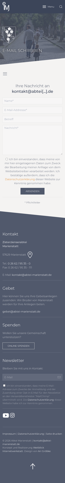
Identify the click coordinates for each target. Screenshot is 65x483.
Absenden (32, 191)
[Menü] (5, 73)
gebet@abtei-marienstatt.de (21, 311)
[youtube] (5, 415)
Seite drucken (54, 433)
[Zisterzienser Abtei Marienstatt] (8, 6)
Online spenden (18, 345)
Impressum (9, 433)
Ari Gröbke (44, 451)
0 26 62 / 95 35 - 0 (19, 263)
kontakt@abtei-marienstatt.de (32, 274)
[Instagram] (12, 415)
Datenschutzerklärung (20, 179)
